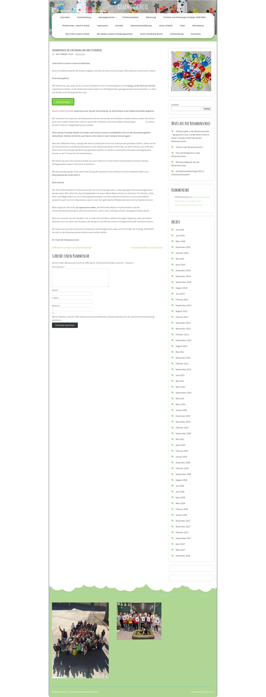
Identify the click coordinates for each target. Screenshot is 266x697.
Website (56, 305)
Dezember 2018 (183, 462)
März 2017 (180, 549)
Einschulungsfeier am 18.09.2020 (146, 247)
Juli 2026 (180, 229)
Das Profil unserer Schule (77, 34)
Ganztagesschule (106, 17)
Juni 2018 (180, 491)
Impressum (102, 25)
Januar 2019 (181, 456)
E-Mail (55, 297)
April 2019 (180, 445)
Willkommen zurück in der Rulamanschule (72, 247)
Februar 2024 (182, 299)
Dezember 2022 (183, 322)
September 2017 (183, 538)
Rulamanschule (133, 6)
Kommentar (58, 266)
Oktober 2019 (182, 427)
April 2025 (180, 264)
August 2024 (181, 287)
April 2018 (180, 497)
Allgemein (80, 54)
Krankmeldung (84, 17)
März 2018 (180, 503)
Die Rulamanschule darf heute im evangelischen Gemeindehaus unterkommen (192, 201)
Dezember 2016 (183, 555)
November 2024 (183, 276)
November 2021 (183, 357)
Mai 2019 (180, 439)
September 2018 (183, 474)
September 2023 (183, 305)
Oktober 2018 (182, 468)
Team (182, 25)
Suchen (175, 104)
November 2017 (183, 526)
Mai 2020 (180, 398)
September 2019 (183, 433)
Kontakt (119, 25)
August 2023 (181, 311)
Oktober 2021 (182, 363)
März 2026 (180, 241)
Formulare (196, 34)
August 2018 (181, 480)
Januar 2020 (181, 410)
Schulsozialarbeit (130, 17)
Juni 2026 (180, 235)
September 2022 (183, 340)
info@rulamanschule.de (93, 11)
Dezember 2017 (183, 520)
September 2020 (183, 392)
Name (55, 290)
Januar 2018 (181, 514)
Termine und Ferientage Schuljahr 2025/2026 (184, 17)
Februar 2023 (182, 317)
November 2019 (183, 421)
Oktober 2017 (182, 532)
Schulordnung (176, 34)
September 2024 (183, 282)
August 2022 (181, 346)
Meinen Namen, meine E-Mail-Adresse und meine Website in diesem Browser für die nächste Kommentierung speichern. (103, 318)
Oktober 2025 (182, 253)
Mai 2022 (180, 352)
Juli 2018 (180, 485)
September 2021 (183, 369)
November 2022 (183, 328)
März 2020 (180, 404)
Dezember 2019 (183, 416)
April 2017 (180, 544)
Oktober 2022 (182, 334)
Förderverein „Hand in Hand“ (76, 25)
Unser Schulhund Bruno (151, 34)
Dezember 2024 (183, 270)
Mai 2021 (180, 381)
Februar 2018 (182, 509)
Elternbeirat (198, 25)
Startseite (65, 17)
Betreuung (151, 17)
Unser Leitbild (165, 25)
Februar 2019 (182, 450)
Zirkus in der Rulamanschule (189, 147)
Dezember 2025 (183, 247)
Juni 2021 (180, 375)
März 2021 (180, 386)
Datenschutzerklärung (141, 25)
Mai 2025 (180, 258)
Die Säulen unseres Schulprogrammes (115, 34)
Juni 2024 (180, 293)
